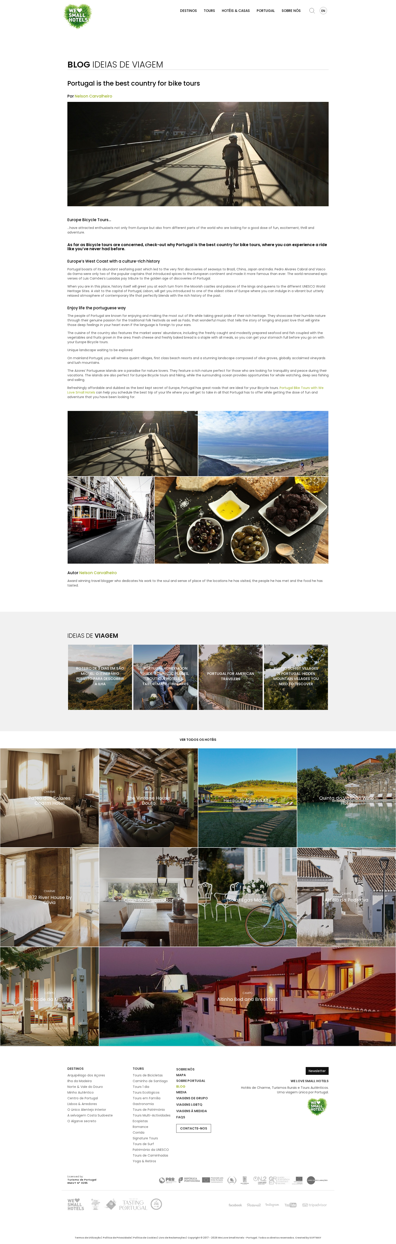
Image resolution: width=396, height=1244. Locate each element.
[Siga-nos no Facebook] (235, 1205)
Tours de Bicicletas (148, 1075)
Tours (209, 10)
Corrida (138, 1132)
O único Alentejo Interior (86, 1109)
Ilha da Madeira (79, 1081)
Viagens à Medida (191, 1111)
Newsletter (317, 1071)
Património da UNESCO (151, 1149)
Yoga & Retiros (144, 1161)
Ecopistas (140, 1121)
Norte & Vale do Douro (85, 1086)
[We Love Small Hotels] (78, 16)
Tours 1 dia (141, 1086)
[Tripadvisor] (314, 1205)
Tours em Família (146, 1098)
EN (323, 10)
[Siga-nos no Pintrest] (254, 1205)
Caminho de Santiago (150, 1081)
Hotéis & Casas (236, 10)
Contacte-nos (193, 1128)
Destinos (188, 10)
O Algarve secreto (81, 1121)
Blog (180, 1086)
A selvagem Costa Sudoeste (90, 1115)
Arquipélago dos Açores (86, 1075)
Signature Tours (145, 1138)
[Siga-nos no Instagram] (272, 1205)
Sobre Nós (291, 10)
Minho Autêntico (80, 1092)
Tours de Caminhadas (150, 1155)
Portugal (266, 10)
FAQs (180, 1117)
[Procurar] (312, 11)
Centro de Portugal (82, 1098)
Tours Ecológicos (146, 1092)
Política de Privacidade (117, 1237)
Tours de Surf (143, 1144)
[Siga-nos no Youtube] (290, 1205)
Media (181, 1092)
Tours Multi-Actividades (151, 1115)
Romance (140, 1126)
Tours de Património (149, 1109)
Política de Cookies (145, 1237)
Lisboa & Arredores (82, 1104)
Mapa (181, 1075)
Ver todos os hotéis (198, 739)
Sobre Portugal (190, 1080)
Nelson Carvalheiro (93, 96)
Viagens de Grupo (192, 1098)
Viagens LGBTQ (189, 1104)
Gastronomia (143, 1104)
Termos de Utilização (88, 1237)
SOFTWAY (315, 1237)
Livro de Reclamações (172, 1237)
